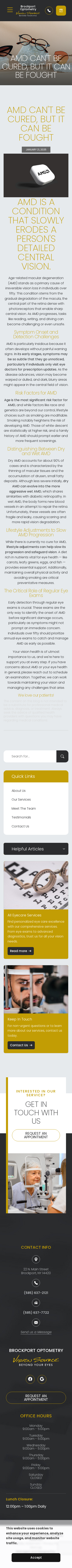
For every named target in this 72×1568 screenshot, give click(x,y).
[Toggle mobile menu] (10, 10)
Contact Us (20, 826)
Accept (36, 1557)
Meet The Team (24, 808)
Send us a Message (36, 1332)
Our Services (21, 799)
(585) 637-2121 (36, 1293)
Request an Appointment (36, 1135)
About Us (19, 790)
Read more (18, 951)
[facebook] (30, 1379)
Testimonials (21, 817)
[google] (42, 1379)
